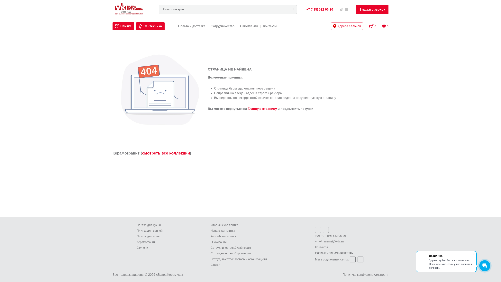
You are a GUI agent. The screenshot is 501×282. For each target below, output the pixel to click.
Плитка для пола (148, 236)
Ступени (142, 247)
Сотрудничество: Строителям (231, 253)
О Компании (249, 26)
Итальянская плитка (224, 225)
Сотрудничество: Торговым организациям (239, 259)
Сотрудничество (222, 26)
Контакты (270, 26)
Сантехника (152, 26)
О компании (218, 242)
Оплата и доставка (191, 26)
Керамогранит (146, 242)
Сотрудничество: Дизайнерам (231, 247)
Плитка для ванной (149, 230)
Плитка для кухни (149, 225)
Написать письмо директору (334, 252)
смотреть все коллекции (166, 153)
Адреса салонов (349, 26)
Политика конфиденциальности (365, 274)
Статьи (215, 264)
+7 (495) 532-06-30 (333, 235)
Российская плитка (223, 236)
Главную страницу (262, 108)
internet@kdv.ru (333, 241)
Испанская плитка (223, 230)
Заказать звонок (372, 9)
